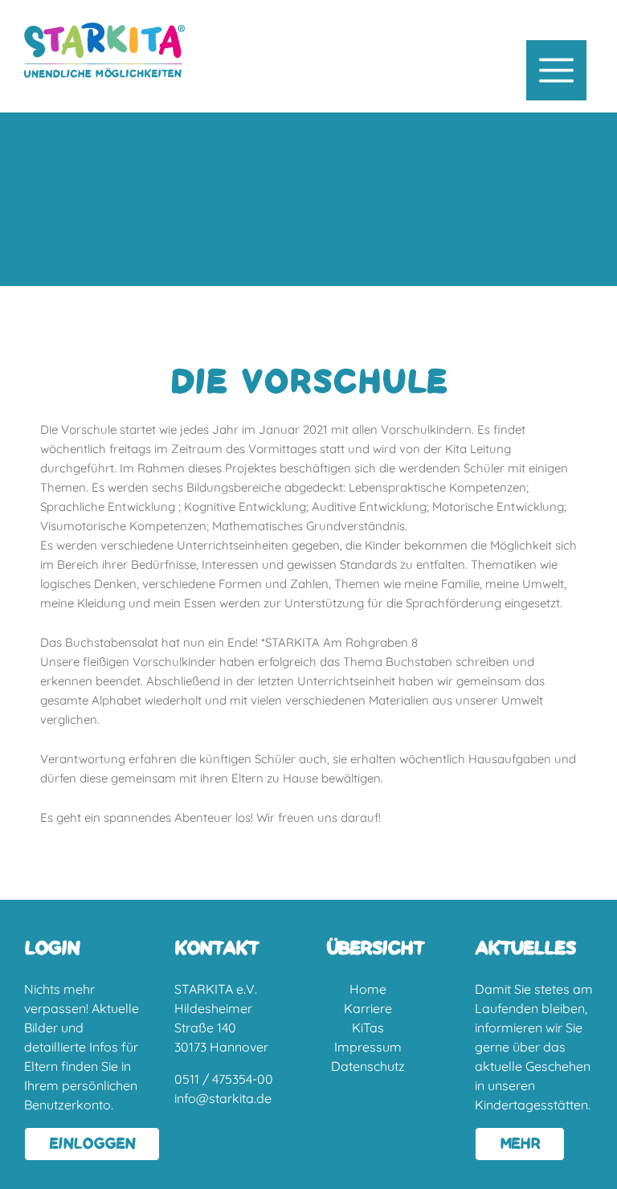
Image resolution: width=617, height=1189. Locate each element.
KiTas (368, 1027)
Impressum (368, 1047)
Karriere (368, 1008)
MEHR (520, 1144)
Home (367, 989)
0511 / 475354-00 (223, 1079)
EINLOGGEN (92, 1144)
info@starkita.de (223, 1098)
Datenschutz (368, 1066)
